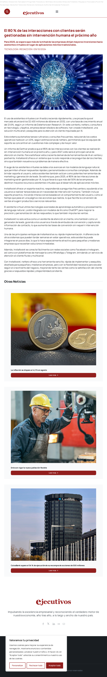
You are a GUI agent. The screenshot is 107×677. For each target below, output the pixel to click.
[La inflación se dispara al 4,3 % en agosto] (53, 294)
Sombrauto (39, 5)
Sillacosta (66, 2)
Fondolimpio (5, 5)
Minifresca (49, 2)
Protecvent (65, 5)
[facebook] (43, 624)
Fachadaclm (22, 2)
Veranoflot (14, 5)
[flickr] (59, 624)
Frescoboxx (40, 2)
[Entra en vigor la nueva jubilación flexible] (53, 392)
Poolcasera (91, 2)
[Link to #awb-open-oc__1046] (7, 11)
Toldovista (22, 5)
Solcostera (58, 2)
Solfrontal (48, 5)
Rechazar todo (35, 665)
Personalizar (17, 665)
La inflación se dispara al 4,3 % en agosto (29, 370)
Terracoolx (31, 5)
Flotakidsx (74, 2)
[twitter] (48, 623)
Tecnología (11, 49)
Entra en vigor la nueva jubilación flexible (29, 467)
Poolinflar (99, 2)
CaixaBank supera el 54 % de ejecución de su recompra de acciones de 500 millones (48, 565)
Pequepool (82, 2)
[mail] (64, 624)
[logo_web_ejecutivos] (33, 12)
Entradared (56, 5)
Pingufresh (31, 2)
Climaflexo (4, 2)
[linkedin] (54, 624)
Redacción (26, 49)
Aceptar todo (54, 665)
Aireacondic (13, 2)
